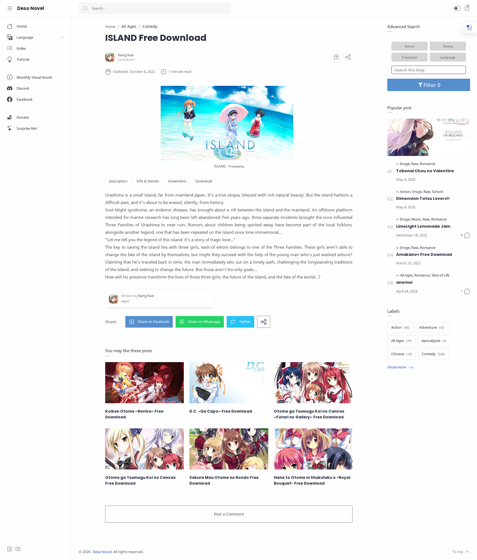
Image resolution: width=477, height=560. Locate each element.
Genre (409, 46)
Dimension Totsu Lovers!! (423, 198)
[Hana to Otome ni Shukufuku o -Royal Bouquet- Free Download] (313, 448)
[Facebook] (9, 549)
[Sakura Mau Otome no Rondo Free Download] (228, 448)
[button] (457, 8)
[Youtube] (18, 549)
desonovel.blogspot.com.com (195, 552)
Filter (430, 85)
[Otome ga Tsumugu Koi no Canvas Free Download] (144, 448)
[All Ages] (407, 275)
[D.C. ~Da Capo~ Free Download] (228, 382)
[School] (437, 192)
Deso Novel (30, 8)
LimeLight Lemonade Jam (423, 226)
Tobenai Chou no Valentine (425, 171)
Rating (448, 46)
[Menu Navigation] (10, 8)
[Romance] (427, 164)
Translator (410, 57)
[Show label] (400, 367)
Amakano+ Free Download (424, 254)
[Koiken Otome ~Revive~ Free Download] (144, 382)
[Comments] (465, 235)
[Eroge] (405, 164)
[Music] (416, 219)
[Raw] (415, 164)
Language (447, 57)
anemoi (404, 282)
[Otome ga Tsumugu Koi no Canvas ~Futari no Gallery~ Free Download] (313, 382)
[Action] (405, 192)
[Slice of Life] (440, 275)
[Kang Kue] (126, 55)
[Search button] (85, 8)
